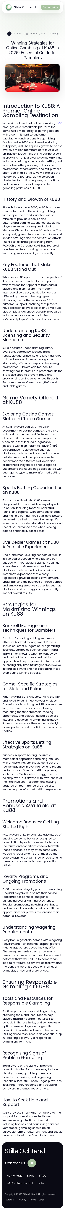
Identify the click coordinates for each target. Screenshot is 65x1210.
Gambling (53, 33)
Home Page (14, 1175)
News (30, 1175)
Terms (32, 1199)
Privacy (22, 1199)
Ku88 (59, 123)
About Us (11, 1199)
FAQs (42, 1175)
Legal (41, 1199)
